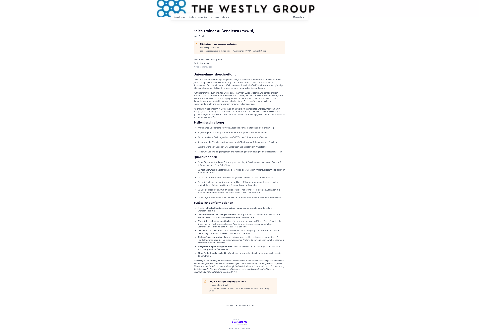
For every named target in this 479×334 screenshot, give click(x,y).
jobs (179, 17)
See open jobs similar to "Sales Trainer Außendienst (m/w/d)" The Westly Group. (233, 51)
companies (198, 17)
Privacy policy (234, 328)
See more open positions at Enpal (240, 305)
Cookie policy (245, 328)
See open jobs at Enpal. (210, 47)
